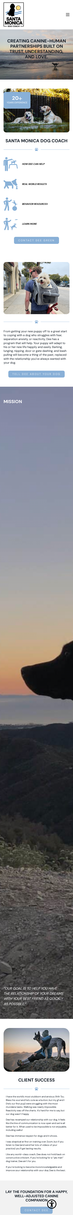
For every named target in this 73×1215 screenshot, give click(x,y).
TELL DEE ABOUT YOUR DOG (36, 374)
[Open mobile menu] (67, 14)
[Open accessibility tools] (51, 1199)
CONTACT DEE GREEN (36, 240)
